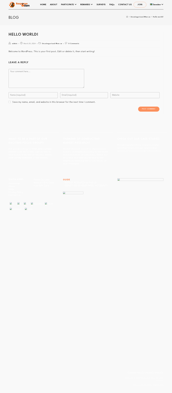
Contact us (14, 195)
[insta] (29, 209)
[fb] (12, 204)
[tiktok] (49, 204)
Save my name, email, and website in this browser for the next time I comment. (54, 102)
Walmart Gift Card (44, 183)
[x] (19, 204)
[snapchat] (16, 209)
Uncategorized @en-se (52, 43)
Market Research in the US (81, 183)
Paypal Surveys (41, 180)
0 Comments (73, 43)
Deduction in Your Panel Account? (86, 186)
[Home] (127, 17)
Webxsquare (158, 385)
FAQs (11, 189)
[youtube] (36, 204)
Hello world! (158, 17)
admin (14, 43)
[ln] (26, 204)
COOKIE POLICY (136, 373)
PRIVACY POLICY (154, 373)
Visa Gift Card (41, 186)
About (12, 186)
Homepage (14, 183)
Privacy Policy (16, 192)
